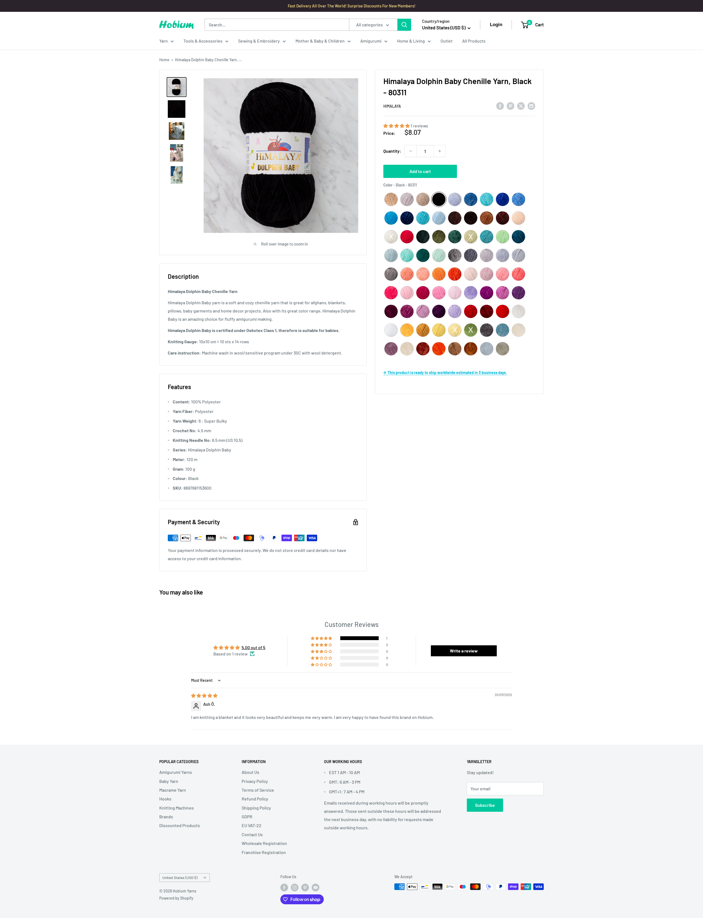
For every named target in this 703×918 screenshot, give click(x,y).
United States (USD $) (179, 877)
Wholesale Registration (264, 843)
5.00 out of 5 (253, 647)
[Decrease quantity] (410, 151)
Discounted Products (179, 825)
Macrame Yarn (172, 790)
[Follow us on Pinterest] (305, 887)
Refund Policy (255, 798)
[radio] (391, 199)
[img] (204, 695)
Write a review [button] (464, 650)
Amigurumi (370, 40)
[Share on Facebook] (500, 105)
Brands (166, 816)
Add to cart (420, 171)
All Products (474, 40)
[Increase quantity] (439, 151)
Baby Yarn (168, 781)
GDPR (247, 816)
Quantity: (392, 151)
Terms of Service (258, 790)
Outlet (446, 40)
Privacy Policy (255, 781)
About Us (250, 772)
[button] (397, 125)
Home (164, 59)
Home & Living (411, 40)
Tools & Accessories (202, 40)
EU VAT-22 (251, 825)
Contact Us (252, 834)
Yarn (163, 40)
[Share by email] (531, 105)
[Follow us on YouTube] (315, 887)
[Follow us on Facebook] (284, 887)
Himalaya (392, 106)
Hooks (165, 798)
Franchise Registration (264, 852)
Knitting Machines (176, 807)
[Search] (404, 25)
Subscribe (485, 805)
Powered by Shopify (176, 898)
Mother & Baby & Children (320, 40)
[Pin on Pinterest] (510, 105)
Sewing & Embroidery (259, 40)
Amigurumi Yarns (175, 772)
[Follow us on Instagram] (295, 887)
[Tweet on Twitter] (521, 105)
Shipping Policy (256, 807)
